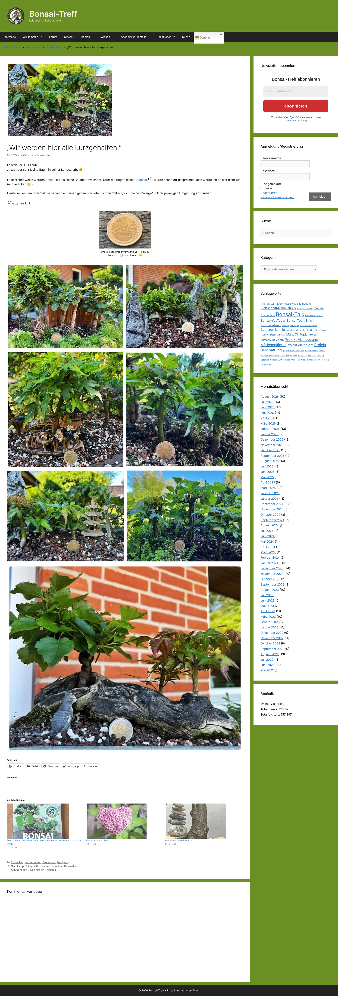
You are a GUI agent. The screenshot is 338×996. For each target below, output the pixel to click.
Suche (186, 37)
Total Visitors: (271, 714)
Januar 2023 (269, 627)
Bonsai (142, 180)
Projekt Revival (311, 351)
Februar (285, 325)
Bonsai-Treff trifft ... (314, 315)
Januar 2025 (269, 498)
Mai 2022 (267, 670)
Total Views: (270, 709)
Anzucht (287, 304)
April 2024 (268, 547)
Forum (53, 37)
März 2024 (268, 552)
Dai (310, 321)
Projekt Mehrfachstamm (293, 351)
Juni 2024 (268, 536)
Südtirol (286, 360)
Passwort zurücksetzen (277, 197)
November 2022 (272, 638)
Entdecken (54, 47)
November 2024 (272, 509)
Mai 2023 (267, 606)
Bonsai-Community (305, 308)
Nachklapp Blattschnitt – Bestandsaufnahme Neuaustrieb (44, 866)
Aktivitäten (33, 47)
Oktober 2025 (270, 450)
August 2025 (270, 461)
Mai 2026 (267, 413)
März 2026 (268, 423)
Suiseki (273, 360)
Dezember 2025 (272, 439)
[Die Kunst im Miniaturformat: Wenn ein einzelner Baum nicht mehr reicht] (45, 821)
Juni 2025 (267, 471)
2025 (279, 303)
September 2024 (272, 520)
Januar (324, 330)
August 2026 (270, 396)
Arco (294, 304)
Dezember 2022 (272, 632)
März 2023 (268, 616)
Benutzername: (271, 158)
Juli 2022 (267, 659)
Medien (85, 37)
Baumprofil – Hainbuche (178, 840)
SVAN (280, 360)
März (290, 334)
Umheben (295, 360)
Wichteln (310, 360)
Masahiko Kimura (277, 335)
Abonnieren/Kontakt (133, 37)
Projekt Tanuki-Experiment (285, 355)
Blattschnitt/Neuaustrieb (278, 308)
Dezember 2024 (272, 504)
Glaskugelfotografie (308, 325)
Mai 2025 (267, 477)
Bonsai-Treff (53, 14)
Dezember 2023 (272, 568)
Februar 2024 (270, 557)
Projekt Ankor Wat (300, 345)
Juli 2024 (267, 531)
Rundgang (63, 862)
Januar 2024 (269, 563)
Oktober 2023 (270, 579)
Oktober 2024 (270, 514)
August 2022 (270, 654)
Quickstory (48, 862)
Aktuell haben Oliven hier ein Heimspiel (33, 869)
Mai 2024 (267, 541)
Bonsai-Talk (290, 314)
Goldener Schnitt (273, 329)
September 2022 (272, 649)
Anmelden (320, 196)
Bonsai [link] (50, 180)
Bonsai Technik (297, 320)
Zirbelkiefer (266, 364)
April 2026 (268, 418)
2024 (273, 304)
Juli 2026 (267, 402)
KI (268, 334)
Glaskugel (294, 325)
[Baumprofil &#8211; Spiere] (124, 821)
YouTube (325, 360)
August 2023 (270, 590)
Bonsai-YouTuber (273, 320)
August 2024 (270, 525)
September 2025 (272, 455)
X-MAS (318, 360)
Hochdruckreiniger (294, 330)
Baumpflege (304, 303)
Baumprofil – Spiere (97, 840)
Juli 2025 (267, 466)
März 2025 (268, 488)
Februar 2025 (270, 493)
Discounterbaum (271, 325)
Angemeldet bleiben (272, 186)
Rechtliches (164, 37)
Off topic (301, 334)
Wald (303, 360)
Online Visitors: (272, 704)
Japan (263, 335)
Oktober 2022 (270, 643)
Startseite (10, 37)
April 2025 (268, 482)
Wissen (105, 37)
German (204, 37)
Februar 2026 (270, 429)
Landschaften (33, 862)
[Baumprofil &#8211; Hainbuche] (203, 821)
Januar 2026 (269, 434)
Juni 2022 (267, 665)
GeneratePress (190, 990)
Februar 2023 (270, 622)
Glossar (69, 37)
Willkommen (30, 37)
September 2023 (272, 584)
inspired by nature (311, 330)
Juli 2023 (267, 595)
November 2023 (272, 574)
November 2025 (272, 445)
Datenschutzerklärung (296, 120)
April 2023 (268, 611)
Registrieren (269, 193)
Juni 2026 (268, 407)
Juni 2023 (268, 600)
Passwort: (268, 171)
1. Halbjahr (265, 304)
